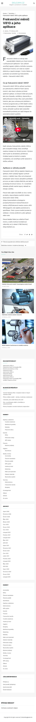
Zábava (5, 493)
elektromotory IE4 (7, 375)
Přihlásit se (6, 681)
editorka (6, 31)
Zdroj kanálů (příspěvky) (9, 684)
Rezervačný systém (10, 477)
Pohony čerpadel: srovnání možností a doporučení (16, 406)
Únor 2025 (6, 524)
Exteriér (5, 432)
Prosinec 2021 (6, 535)
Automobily (8, 456)
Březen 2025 (6, 522)
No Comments (22, 33)
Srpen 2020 (6, 569)
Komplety (7, 487)
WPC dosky (8, 440)
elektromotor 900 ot (8, 365)
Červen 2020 (6, 574)
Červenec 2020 (7, 571)
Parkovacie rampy (9, 437)
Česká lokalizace (7, 689)
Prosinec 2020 (7, 558)
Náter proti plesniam (10, 471)
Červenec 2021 (7, 548)
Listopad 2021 (6, 537)
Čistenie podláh (9, 461)
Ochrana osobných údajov (9, 708)
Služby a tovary (7, 453)
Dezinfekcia (8, 450)
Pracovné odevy (9, 429)
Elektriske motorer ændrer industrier (12, 314)
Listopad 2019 (6, 577)
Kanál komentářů (7, 687)
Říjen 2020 (6, 563)
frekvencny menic (7, 370)
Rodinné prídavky (9, 445)
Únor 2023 (6, 529)
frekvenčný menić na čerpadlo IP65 (12, 378)
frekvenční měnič (7, 373)
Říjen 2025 (6, 519)
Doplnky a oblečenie (8, 419)
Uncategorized (7, 490)
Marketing (7, 469)
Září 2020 (5, 566)
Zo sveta (5, 498)
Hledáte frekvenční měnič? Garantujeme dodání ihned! (17, 284)
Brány (6, 435)
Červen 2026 (6, 516)
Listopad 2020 (6, 561)
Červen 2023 (6, 527)
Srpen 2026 (6, 511)
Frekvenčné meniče (10, 484)
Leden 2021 (6, 556)
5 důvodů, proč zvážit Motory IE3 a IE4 (13, 399)
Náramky (7, 427)
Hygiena (5, 448)
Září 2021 (5, 543)
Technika (14, 33)
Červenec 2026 (7, 514)
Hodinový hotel (9, 466)
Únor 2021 (5, 553)
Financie (5, 443)
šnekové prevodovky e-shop (10, 368)
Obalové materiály (9, 474)
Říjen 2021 (5, 540)
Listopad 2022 (6, 532)
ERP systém (8, 463)
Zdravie (5, 495)
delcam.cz (18, 3)
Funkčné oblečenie (10, 422)
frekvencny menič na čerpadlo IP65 (12, 367)
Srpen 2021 (6, 545)
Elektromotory (7, 33)
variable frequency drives (9, 380)
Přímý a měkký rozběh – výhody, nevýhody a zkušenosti (17, 397)
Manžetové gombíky (10, 424)
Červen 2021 (6, 550)
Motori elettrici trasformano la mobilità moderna (15, 345)
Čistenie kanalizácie (10, 458)
